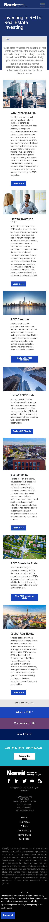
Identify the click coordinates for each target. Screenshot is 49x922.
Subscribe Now (24, 757)
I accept (8, 915)
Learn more (18, 183)
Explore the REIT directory (24, 359)
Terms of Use (24, 835)
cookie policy (6, 908)
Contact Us (24, 839)
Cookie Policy (24, 831)
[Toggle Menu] (42, 5)
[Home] (16, 5)
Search (24, 818)
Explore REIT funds (22, 431)
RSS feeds (25, 822)
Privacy (24, 826)
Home (7, 39)
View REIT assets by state (24, 597)
